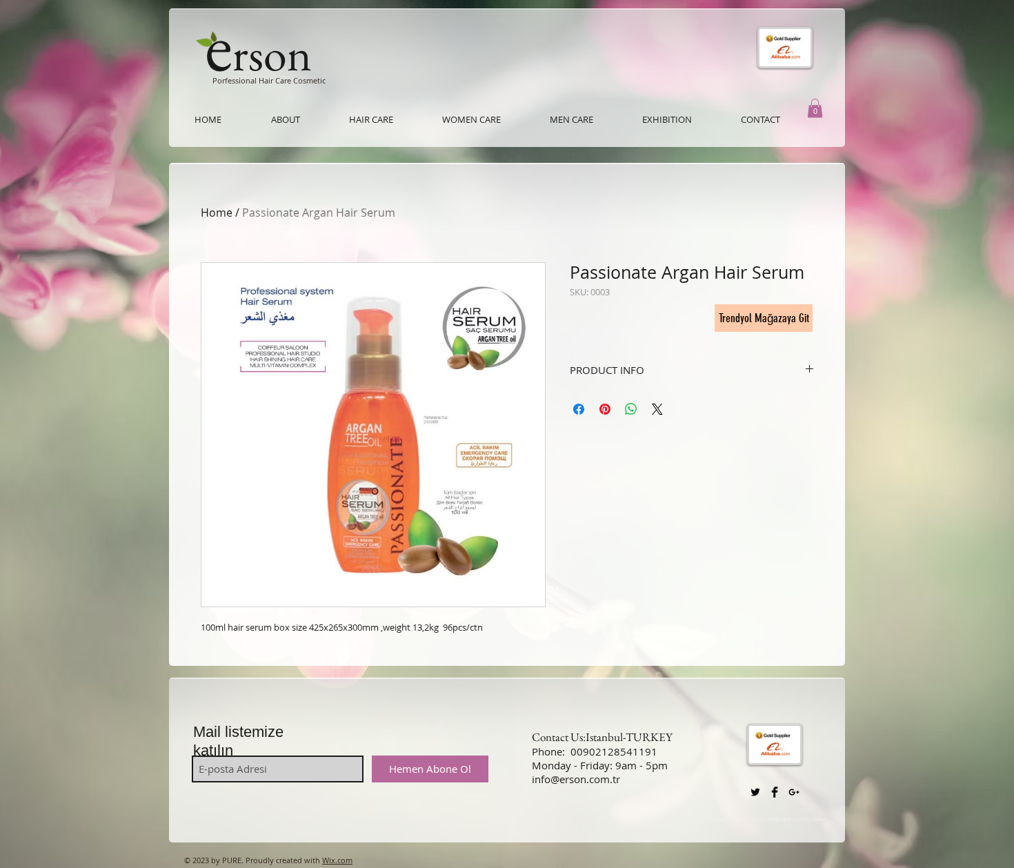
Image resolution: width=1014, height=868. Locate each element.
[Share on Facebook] (578, 409)
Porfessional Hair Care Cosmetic (269, 80)
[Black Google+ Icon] (793, 792)
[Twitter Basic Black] (755, 792)
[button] (815, 108)
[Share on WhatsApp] (631, 409)
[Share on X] (657, 409)
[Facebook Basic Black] (774, 792)
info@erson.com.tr (576, 779)
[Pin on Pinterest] (605, 409)
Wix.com (337, 860)
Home (216, 212)
